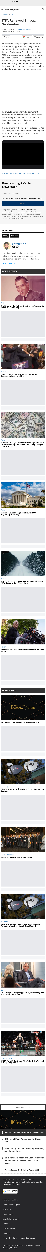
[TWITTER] (14, 246)
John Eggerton (9, 29)
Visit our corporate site (11, 1184)
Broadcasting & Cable (23, 29)
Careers (5, 1224)
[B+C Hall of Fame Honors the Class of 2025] (23, 1123)
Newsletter (39, 37)
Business (5, 15)
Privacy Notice (30, 212)
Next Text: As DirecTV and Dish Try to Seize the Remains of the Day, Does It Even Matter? (24, 1161)
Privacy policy (7, 1209)
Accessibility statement (11, 1219)
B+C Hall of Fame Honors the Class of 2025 (24, 1132)
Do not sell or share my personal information (19, 1238)
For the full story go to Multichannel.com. (20, 173)
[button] (2, 9)
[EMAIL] (18, 246)
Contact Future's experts (11, 1205)
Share (7, 37)
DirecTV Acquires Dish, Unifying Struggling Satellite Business (24, 1149)
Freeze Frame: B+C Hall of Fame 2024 (21, 1170)
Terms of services (27, 210)
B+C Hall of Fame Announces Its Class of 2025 (23, 1140)
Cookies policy (8, 1214)
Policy (13, 15)
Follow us (28, 37)
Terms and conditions (10, 1200)
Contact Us (6, 1233)
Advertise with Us (9, 1228)
